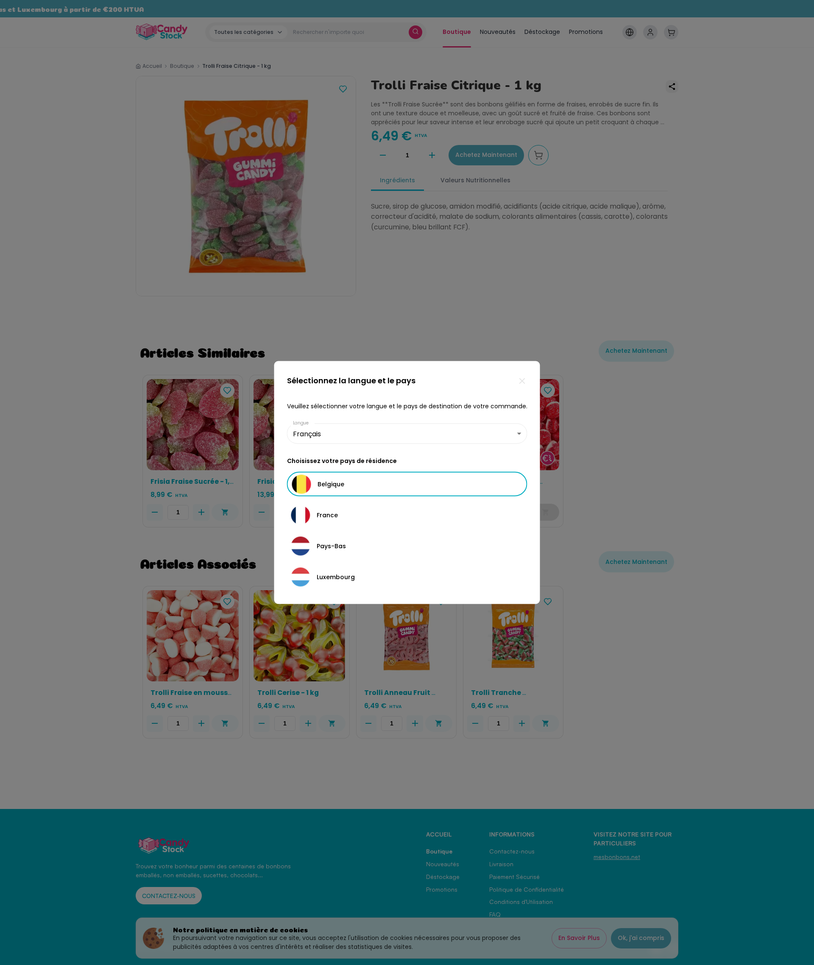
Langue (301, 423)
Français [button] (307, 433)
